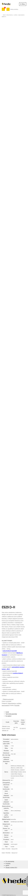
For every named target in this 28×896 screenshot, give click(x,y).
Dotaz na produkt (6, 701)
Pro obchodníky (10, 861)
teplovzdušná (21, 15)
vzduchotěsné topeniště (10, 651)
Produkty (8, 863)
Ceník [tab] (7, 712)
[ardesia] (14, 439)
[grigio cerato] (14, 562)
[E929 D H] (14, 33)
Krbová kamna (10, 15)
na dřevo (15, 15)
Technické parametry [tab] (11, 714)
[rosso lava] (14, 488)
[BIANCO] (14, 268)
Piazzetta (16, 705)
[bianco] (14, 513)
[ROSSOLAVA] (14, 204)
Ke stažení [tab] (8, 716)
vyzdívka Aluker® (18, 673)
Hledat (7, 9)
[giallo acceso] (14, 538)
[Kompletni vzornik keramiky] (14, 588)
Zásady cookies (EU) (11, 867)
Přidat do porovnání (8, 699)
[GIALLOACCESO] (14, 331)
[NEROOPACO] (14, 140)
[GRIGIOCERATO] (14, 395)
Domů (4, 15)
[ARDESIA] (14, 77)
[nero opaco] (14, 464)
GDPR (7, 865)
